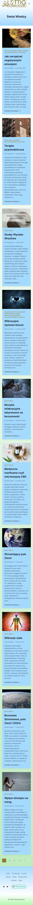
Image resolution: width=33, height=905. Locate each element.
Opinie (8, 877)
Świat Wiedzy (17, 50)
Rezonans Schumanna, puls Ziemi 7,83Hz (15, 719)
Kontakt (14, 880)
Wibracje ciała (13, 637)
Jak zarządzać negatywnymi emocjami (13, 60)
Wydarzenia (22, 877)
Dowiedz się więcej (12, 111)
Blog (20, 880)
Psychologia (8, 50)
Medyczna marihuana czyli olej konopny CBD (15, 472)
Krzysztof (11, 68)
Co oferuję (16, 873)
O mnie (24, 873)
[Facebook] (3, 886)
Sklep (14, 877)
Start (8, 873)
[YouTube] (7, 886)
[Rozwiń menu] (29, 3)
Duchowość (8, 312)
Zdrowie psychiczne (18, 52)
